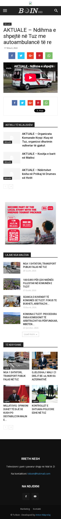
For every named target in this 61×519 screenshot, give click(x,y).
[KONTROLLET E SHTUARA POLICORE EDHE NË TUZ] (45, 394)
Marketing (25, 509)
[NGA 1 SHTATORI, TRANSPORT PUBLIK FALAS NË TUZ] (11, 268)
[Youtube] (35, 496)
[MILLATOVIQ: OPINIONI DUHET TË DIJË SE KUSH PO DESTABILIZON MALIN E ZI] (16, 394)
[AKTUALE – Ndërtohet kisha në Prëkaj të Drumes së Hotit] (11, 174)
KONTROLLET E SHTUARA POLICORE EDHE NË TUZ (43, 409)
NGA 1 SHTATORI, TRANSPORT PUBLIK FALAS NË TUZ (14, 376)
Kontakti (37, 509)
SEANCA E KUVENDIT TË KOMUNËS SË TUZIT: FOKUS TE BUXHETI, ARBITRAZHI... (40, 300)
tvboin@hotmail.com (39, 473)
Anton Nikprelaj (43, 514)
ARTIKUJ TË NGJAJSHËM (19, 125)
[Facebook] (26, 496)
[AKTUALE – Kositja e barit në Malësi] (11, 158)
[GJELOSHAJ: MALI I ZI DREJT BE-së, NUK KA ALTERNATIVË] (45, 361)
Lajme (6, 368)
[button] (56, 10)
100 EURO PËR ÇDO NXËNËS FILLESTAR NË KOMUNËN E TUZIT (38, 283)
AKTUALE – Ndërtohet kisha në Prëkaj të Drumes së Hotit (39, 173)
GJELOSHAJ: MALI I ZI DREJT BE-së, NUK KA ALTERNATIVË (44, 376)
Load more (29, 334)
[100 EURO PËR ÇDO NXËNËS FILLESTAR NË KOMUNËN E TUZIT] (11, 284)
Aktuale (7, 24)
